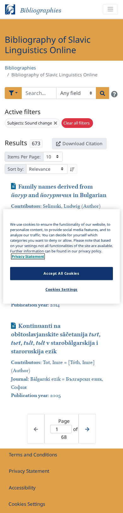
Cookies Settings (27, 504)
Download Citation (82, 143)
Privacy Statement (29, 471)
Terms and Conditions (33, 454)
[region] (61, 256)
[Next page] (87, 429)
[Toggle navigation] (110, 9)
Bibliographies (20, 68)
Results (16, 142)
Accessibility (22, 487)
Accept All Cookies (61, 273)
